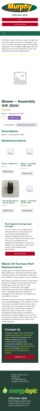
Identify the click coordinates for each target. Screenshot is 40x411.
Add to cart (14, 118)
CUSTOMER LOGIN (20, 24)
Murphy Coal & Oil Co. (23, 401)
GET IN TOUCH (20, 254)
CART (20, 19)
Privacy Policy (14, 403)
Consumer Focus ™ (21, 405)
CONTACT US (20, 357)
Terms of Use (25, 403)
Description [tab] (9, 125)
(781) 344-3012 (19, 15)
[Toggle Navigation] (20, 33)
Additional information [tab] (26, 125)
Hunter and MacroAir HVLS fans (17, 349)
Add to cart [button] (8, 171)
